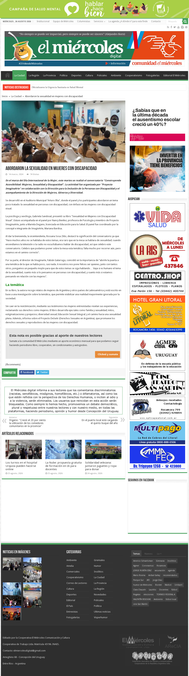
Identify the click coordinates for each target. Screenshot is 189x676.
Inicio (5, 96)
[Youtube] (178, 27)
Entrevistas (72, 611)
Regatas (136, 594)
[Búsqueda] (185, 21)
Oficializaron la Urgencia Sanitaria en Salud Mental (57, 87)
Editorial (70, 600)
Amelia (70, 566)
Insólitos (98, 571)
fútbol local (171, 599)
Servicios (98, 21)
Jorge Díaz (157, 580)
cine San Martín (140, 604)
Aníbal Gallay (154, 575)
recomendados (170, 575)
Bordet (158, 585)
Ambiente (116, 75)
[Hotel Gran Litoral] (157, 313)
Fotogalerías (152, 75)
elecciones (149, 594)
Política (63, 75)
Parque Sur (138, 580)
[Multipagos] (157, 432)
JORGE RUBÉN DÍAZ (142, 570)
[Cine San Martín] (157, 383)
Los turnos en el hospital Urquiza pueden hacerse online (21, 466)
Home (7, 75)
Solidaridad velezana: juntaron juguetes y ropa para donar (100, 466)
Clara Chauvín (139, 590)
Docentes (163, 590)
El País (69, 606)
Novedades (100, 594)
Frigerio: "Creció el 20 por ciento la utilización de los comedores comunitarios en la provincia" (27, 422)
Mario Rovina (139, 575)
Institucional (43, 21)
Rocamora (161, 566)
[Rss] (168, 27)
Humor (97, 566)
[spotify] (186, 27)
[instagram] (182, 27)
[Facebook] (171, 27)
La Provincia (49, 75)
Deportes (76, 75)
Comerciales (73, 571)
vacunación (160, 570)
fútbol (174, 590)
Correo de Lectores (76, 583)
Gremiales (99, 560)
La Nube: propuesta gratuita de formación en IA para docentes (63, 466)
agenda (171, 570)
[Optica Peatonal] (157, 408)
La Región (34, 75)
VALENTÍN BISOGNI (142, 599)
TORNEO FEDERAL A (166, 594)
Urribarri (178, 585)
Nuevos (148, 553)
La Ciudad (19, 75)
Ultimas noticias (102, 611)
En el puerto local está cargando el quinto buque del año (100, 420)
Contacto (156, 21)
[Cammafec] (157, 457)
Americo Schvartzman (143, 561)
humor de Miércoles (142, 585)
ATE (148, 580)
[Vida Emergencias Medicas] (157, 217)
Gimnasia (160, 561)
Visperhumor (101, 617)
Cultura (89, 75)
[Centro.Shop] (157, 282)
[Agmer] (157, 352)
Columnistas (83, 21)
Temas (136, 553)
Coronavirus (148, 566)
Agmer (136, 566)
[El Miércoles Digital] (94, 47)
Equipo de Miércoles (63, 21)
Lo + (159, 553)
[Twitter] (174, 27)
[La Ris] (157, 250)
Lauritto (152, 590)
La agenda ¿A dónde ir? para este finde (128, 21)
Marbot (168, 585)
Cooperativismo (133, 75)
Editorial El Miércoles (174, 75)
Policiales (102, 75)
